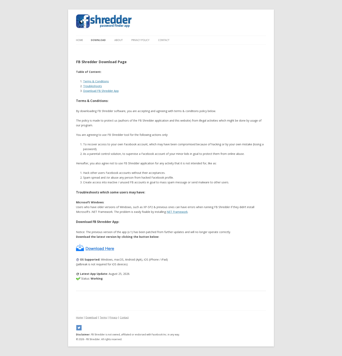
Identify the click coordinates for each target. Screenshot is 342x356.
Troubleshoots (92, 86)
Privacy (113, 317)
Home (79, 40)
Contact (163, 40)
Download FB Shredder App (101, 91)
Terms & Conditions (96, 81)
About (118, 40)
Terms (103, 317)
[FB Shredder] (104, 22)
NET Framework (177, 212)
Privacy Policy (140, 40)
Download (98, 40)
